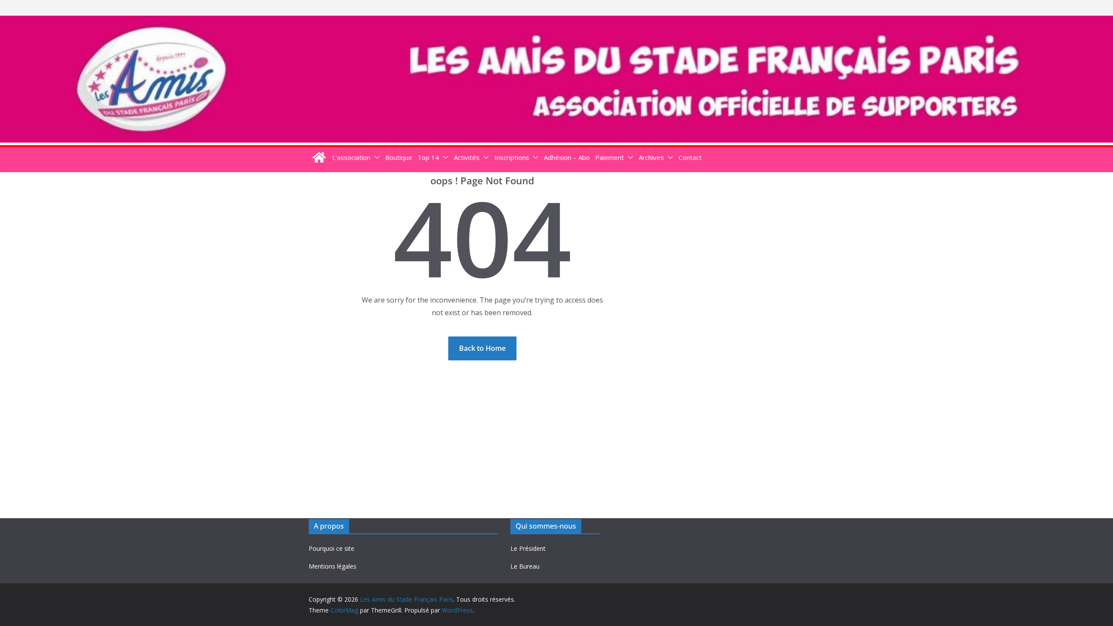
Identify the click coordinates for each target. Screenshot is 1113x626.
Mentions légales (333, 566)
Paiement (609, 157)
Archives (651, 157)
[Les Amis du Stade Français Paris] (556, 22)
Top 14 (428, 157)
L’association (351, 157)
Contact (690, 157)
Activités (467, 157)
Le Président (528, 548)
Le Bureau (525, 566)
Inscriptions (511, 157)
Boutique (398, 157)
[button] (375, 158)
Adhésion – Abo (567, 157)
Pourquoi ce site (331, 548)
